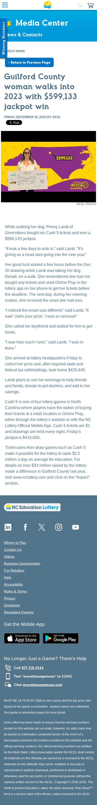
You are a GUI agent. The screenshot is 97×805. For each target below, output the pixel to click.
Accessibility (13, 584)
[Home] (32, 510)
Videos (9, 556)
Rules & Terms (15, 591)
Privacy (9, 598)
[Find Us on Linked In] (8, 529)
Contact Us (12, 549)
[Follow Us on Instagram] (59, 529)
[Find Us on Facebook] (25, 529)
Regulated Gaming (19, 612)
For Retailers (14, 570)
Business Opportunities (22, 563)
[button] (90, 5)
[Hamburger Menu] (5, 5)
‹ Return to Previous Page (29, 62)
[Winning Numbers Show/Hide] (3, 38)
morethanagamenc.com (42, 684)
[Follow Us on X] (42, 529)
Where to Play (15, 543)
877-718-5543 (33, 668)
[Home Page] (47, 5)
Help (7, 577)
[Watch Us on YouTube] (76, 529)
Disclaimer (12, 605)
